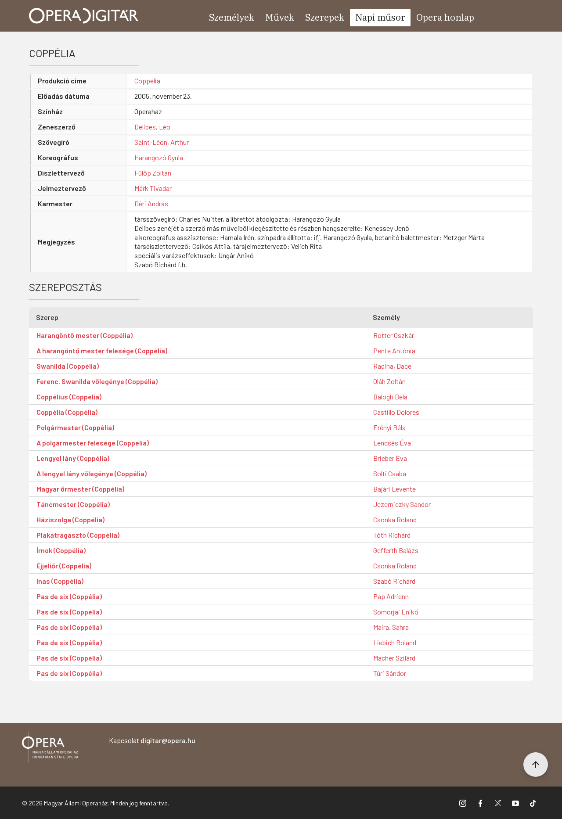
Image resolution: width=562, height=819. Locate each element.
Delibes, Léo (152, 126)
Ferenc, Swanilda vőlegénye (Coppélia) (97, 381)
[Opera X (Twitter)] (498, 802)
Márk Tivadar (153, 188)
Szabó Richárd (394, 581)
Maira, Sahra (391, 627)
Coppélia (147, 80)
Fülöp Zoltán (152, 173)
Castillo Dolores (396, 412)
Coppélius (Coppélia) (68, 396)
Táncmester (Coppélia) (73, 504)
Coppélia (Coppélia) (66, 412)
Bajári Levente (394, 489)
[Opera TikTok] (533, 802)
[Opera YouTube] (515, 802)
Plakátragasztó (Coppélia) (77, 535)
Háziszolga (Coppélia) (70, 519)
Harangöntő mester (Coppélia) (84, 335)
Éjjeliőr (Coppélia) (63, 565)
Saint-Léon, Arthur (161, 142)
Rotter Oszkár (393, 335)
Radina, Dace (392, 366)
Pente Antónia (394, 350)
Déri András (151, 203)
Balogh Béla (390, 396)
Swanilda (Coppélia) (67, 366)
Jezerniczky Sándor (402, 504)
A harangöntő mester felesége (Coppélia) (101, 350)
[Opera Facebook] (480, 802)
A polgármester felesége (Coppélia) (92, 442)
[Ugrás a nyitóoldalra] (84, 15)
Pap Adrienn (391, 596)
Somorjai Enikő (395, 611)
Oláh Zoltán (389, 381)
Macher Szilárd (394, 658)
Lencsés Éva (392, 442)
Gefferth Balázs (395, 550)
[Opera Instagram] (463, 802)
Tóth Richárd (392, 535)
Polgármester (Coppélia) (75, 427)
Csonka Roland (395, 519)
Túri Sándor (389, 673)
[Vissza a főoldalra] (50, 748)
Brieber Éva (390, 458)
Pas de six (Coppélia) (69, 596)
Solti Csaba (389, 473)
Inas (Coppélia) (59, 581)
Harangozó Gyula (158, 157)
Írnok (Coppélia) (61, 550)
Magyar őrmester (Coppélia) (80, 489)
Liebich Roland (394, 642)
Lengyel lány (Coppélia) (72, 458)
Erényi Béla (389, 427)
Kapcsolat (152, 740)
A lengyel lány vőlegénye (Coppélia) (91, 473)
